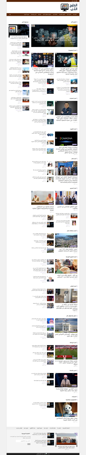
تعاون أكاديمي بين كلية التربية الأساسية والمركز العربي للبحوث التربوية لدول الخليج (38, 141)
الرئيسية (74, 14)
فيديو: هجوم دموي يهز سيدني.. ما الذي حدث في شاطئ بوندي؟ (39, 296)
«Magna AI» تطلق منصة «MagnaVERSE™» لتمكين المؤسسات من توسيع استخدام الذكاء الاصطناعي (39, 90)
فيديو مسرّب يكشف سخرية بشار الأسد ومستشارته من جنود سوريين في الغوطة (15, 61)
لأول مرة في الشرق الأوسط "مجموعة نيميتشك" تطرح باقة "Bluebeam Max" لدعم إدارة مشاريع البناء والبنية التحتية (67, 71)
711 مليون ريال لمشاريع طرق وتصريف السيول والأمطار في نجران (39, 326)
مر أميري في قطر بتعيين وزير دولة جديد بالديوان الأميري (39, 170)
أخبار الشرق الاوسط (19, 63)
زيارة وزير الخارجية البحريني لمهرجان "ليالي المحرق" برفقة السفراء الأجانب (39, 215)
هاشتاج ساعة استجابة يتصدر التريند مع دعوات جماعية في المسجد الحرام (39, 374)
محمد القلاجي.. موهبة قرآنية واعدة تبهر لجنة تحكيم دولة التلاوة (66, 390)
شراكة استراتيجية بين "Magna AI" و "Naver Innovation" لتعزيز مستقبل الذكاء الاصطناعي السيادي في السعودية (63, 89)
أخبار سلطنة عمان (72, 231)
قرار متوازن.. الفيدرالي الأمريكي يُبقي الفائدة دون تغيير (66, 335)
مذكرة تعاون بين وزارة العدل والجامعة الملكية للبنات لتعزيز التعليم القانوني (16, 99)
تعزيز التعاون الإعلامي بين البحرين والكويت (67, 207)
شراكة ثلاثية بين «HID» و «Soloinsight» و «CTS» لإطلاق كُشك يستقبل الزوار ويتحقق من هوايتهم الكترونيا (66, 307)
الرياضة (39, 14)
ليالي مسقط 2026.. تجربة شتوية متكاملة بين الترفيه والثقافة (40, 241)
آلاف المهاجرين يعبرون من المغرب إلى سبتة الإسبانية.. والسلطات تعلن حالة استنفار (15, 107)
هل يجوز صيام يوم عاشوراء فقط (40, 380)
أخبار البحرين (20, 101)
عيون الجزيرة (26, 14)
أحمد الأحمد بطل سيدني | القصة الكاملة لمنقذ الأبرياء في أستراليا (15, 75)
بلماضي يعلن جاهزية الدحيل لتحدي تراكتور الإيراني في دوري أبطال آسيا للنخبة (39, 361)
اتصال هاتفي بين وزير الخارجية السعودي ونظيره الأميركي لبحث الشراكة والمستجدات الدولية (15, 44)
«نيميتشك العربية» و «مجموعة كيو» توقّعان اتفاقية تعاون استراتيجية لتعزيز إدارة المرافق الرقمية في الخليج (39, 121)
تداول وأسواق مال (71, 316)
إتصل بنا (59, 428)
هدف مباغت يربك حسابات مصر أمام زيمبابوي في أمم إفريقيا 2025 (39, 353)
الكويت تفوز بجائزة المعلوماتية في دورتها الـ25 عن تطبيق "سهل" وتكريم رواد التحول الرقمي (39, 133)
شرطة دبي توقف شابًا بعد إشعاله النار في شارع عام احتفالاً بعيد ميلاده (15, 83)
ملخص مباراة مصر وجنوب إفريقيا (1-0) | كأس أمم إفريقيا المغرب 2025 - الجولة (66, 363)
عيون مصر (26, 428)
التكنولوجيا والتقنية (71, 400)
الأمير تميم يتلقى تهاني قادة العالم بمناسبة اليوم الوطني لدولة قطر (39, 177)
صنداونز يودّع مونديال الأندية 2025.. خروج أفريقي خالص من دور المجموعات (19, 37)
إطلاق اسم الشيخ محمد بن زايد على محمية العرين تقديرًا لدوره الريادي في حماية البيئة (63, 222)
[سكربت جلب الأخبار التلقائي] (41, 454)
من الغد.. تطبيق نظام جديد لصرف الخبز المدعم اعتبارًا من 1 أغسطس (67, 276)
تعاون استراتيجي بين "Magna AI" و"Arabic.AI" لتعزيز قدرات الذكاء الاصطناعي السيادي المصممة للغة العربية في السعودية (39, 81)
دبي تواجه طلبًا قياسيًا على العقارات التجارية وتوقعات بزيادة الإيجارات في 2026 (39, 334)
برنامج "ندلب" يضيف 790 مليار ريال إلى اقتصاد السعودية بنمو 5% (39, 319)
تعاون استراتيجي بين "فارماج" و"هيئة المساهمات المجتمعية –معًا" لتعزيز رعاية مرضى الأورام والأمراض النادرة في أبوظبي (55, 40)
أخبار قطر (20, 55)
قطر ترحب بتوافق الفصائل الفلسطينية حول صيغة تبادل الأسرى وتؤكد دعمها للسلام (16, 52)
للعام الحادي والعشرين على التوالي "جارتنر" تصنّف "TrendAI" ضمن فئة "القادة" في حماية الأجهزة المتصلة (66, 118)
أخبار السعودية (19, 46)
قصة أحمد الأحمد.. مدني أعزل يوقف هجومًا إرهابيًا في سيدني (39, 303)
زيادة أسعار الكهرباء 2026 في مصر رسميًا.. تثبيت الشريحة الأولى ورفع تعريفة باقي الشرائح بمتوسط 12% (39, 269)
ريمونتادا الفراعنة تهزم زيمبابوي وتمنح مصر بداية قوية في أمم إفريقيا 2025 (39, 346)
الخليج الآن (69, 14)
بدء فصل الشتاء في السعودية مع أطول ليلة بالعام (15, 91)
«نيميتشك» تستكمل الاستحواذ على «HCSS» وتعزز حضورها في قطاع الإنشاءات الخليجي (63, 80)
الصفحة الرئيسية (66, 428)
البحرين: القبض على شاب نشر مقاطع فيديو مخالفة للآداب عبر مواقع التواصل (39, 222)
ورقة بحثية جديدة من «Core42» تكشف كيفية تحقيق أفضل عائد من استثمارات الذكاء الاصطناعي (39, 102)
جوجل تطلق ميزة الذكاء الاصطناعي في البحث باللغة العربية (67, 419)
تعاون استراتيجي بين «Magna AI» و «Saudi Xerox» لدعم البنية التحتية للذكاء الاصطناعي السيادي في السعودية (43, 71)
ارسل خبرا (46, 428)
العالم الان (55, 14)
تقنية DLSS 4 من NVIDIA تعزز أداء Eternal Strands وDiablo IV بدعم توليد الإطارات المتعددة (39, 404)
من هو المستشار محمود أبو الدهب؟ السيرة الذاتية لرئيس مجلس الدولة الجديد (39, 278)
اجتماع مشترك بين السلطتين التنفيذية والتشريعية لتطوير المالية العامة (43, 208)
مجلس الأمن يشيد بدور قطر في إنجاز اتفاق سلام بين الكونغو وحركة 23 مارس (39, 163)
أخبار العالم (20, 77)
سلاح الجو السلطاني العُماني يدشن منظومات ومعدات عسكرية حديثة (39, 234)
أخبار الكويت (73, 129)
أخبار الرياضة (73, 343)
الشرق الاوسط (62, 14)
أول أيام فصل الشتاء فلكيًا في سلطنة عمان (39, 248)
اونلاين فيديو (19, 428)
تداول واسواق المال (47, 14)
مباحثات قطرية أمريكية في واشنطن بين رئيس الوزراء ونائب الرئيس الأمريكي (38, 289)
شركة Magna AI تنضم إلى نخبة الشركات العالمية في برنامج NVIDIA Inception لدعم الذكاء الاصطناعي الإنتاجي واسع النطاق (66, 150)
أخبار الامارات (20, 86)
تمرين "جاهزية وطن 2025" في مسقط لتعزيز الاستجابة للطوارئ (67, 250)
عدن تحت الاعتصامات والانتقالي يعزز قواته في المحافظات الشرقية (15, 68)
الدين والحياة (33, 14)
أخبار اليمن (20, 70)
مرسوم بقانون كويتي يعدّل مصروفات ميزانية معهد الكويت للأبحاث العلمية (39, 149)
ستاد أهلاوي (32, 428)
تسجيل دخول (74, 1)
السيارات (74, 397)
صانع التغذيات (52, 428)
